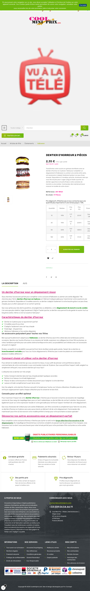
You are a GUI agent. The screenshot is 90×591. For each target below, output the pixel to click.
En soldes (50, 554)
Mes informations (73, 547)
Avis (25, 283)
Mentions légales (12, 551)
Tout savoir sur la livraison (15, 547)
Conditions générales (34, 554)
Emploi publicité (52, 557)
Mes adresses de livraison (76, 563)
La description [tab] (10, 283)
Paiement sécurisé (12, 554)
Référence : (50, 192)
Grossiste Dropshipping (35, 547)
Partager (47, 277)
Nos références (32, 551)
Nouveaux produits (53, 551)
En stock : (49, 195)
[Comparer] (71, 135)
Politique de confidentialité (15, 557)
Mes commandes (73, 551)
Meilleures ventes (53, 547)
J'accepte (83, 5)
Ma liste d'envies (72, 554)
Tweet (52, 277)
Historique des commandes (72, 559)
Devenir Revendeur (33, 557)
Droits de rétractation (13, 561)
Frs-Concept (67, 586)
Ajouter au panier (71, 249)
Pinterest (57, 277)
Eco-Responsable (33, 561)
